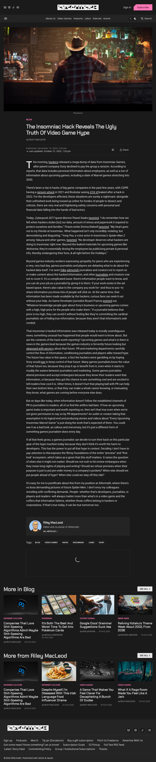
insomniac (78, 542)
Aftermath (16, 757)
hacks (65, 542)
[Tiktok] (13, 7)
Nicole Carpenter (53, 634)
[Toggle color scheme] (133, 18)
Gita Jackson (88, 631)
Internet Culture (13, 618)
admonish (73, 270)
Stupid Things (87, 618)
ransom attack (46, 192)
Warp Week (123, 618)
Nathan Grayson (128, 634)
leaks (91, 542)
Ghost (41, 757)
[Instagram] (9, 7)
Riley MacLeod (37, 139)
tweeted (94, 217)
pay (43, 361)
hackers (53, 162)
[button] (8, 740)
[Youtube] (17, 7)
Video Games (51, 542)
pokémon (47, 618)
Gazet (50, 757)
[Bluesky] (5, 7)
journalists (102, 274)
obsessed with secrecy (40, 348)
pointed (107, 300)
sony (101, 542)
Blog (29, 119)
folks (63, 270)
